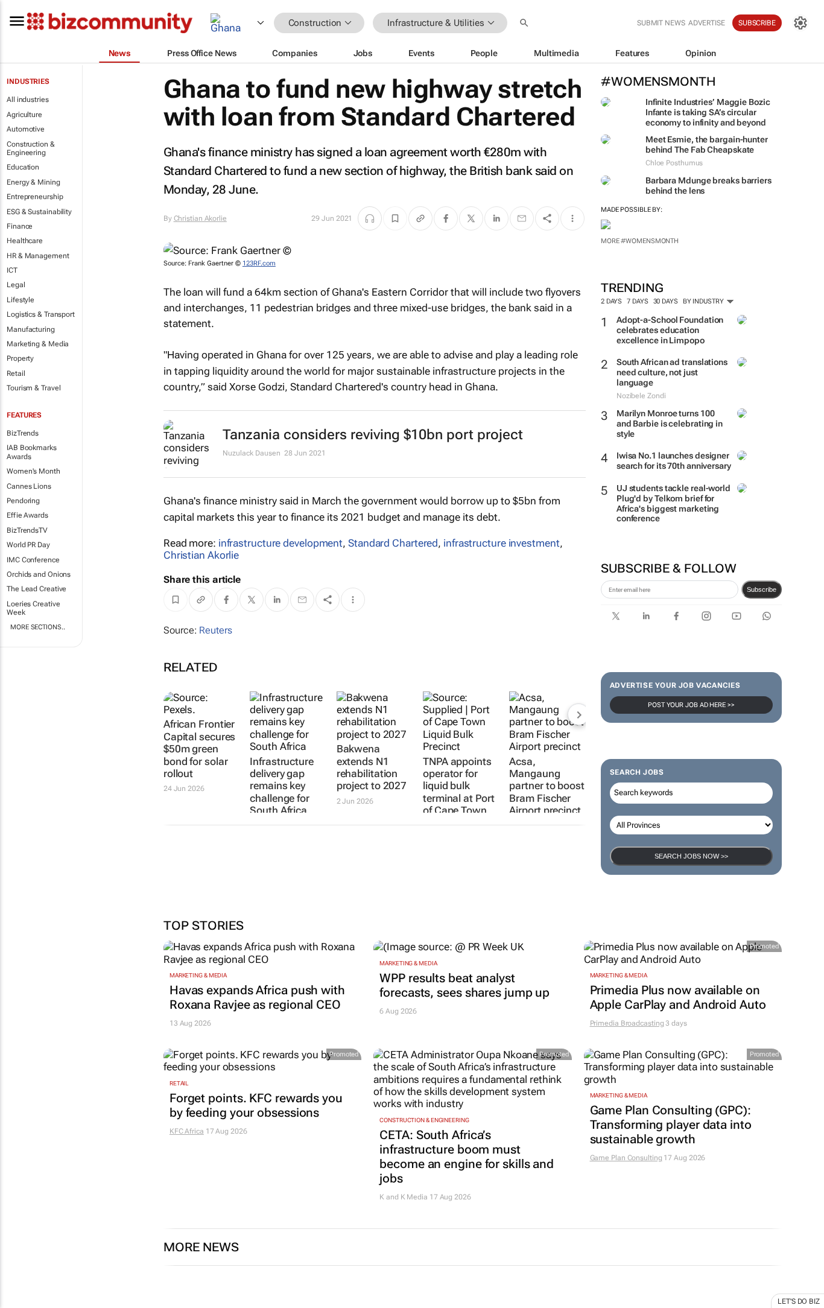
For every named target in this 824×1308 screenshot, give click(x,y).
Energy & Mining (33, 182)
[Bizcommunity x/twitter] (616, 616)
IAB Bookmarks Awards (32, 451)
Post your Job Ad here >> (691, 705)
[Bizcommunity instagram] (706, 616)
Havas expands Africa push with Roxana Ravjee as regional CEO (257, 997)
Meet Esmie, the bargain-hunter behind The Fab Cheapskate (706, 144)
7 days (637, 301)
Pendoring (23, 501)
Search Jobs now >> (691, 856)
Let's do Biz (799, 1301)
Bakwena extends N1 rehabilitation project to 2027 (372, 767)
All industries (28, 99)
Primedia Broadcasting (627, 1023)
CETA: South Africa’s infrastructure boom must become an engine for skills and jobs (466, 1157)
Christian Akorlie (200, 218)
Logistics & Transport (41, 314)
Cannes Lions (29, 486)
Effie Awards (27, 515)
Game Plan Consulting (626, 1158)
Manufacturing (31, 329)
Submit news (661, 23)
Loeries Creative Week (33, 608)
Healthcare (25, 241)
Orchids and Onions (39, 574)
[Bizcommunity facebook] (676, 616)
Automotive (26, 129)
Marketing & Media (38, 344)
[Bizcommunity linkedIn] (646, 616)
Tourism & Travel (33, 388)
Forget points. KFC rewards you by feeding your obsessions (256, 1105)
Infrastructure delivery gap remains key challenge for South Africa (282, 786)
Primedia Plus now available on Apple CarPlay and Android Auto (678, 997)
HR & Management (38, 256)
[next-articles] (578, 714)
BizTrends (23, 433)
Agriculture (24, 114)
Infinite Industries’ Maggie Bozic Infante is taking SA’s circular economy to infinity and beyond (707, 112)
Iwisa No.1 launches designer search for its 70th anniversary (673, 461)
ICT (12, 270)
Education (23, 167)
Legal (16, 285)
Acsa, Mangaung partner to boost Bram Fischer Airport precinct (546, 786)
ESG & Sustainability (39, 212)
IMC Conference (33, 560)
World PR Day (28, 545)
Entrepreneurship (35, 196)
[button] (525, 23)
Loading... (23, 1302)
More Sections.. (37, 627)
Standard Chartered (393, 543)
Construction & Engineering (31, 148)
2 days (611, 301)
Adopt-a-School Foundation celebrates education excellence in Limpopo (670, 330)
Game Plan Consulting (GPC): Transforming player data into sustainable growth (671, 1124)
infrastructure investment (501, 543)
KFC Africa (187, 1131)
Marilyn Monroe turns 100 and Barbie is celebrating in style (669, 423)
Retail (16, 373)
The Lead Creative (36, 589)
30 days (665, 301)
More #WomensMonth (640, 241)
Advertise (706, 23)
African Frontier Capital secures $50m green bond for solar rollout (199, 748)
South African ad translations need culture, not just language (671, 372)
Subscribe (761, 589)
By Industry (704, 301)
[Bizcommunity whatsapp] (767, 616)
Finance (20, 226)
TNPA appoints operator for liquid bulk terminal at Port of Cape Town (458, 786)
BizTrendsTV (27, 530)
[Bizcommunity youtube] (736, 616)
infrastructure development (280, 543)
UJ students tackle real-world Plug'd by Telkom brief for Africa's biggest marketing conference (673, 503)
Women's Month (33, 471)
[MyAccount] (800, 22)
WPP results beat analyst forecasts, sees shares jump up (464, 985)
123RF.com (259, 263)
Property (20, 358)
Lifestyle (20, 300)
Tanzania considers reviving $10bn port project (373, 435)
